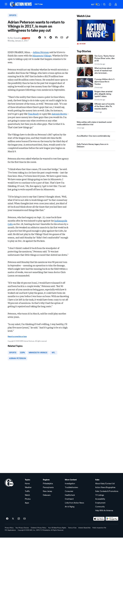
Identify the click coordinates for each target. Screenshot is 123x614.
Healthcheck (70, 495)
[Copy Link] (67, 37)
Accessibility (100, 499)
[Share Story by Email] (62, 37)
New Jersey (47, 491)
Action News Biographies (105, 487)
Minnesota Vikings (41, 55)
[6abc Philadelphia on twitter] (13, 518)
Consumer (69, 491)
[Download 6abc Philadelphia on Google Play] (112, 519)
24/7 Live (39, 4)
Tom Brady (33, 113)
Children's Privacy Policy (38, 527)
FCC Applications (10, 530)
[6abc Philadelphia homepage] (20, 4)
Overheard (69, 499)
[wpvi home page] (9, 482)
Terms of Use (72, 527)
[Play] (96, 30)
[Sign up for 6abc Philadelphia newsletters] (24, 518)
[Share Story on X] (45, 37)
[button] (6, 4)
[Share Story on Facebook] (40, 37)
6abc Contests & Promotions (106, 491)
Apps (27, 503)
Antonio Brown (59, 113)
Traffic (27, 491)
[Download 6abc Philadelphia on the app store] (99, 519)
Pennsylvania (48, 487)
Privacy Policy (9, 527)
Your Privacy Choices (22, 527)
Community (100, 507)
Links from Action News (74, 503)
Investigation (70, 484)
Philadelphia (48, 484)
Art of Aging (69, 507)
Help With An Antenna (104, 510)
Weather (28, 487)
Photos (28, 499)
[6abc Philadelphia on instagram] (18, 518)
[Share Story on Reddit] (51, 37)
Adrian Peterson (41, 52)
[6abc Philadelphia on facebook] (7, 518)
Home (27, 484)
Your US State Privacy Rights (57, 527)
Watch (27, 495)
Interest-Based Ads (84, 527)
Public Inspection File (99, 527)
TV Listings (99, 495)
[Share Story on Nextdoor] (56, 37)
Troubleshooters (71, 487)
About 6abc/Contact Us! (105, 484)
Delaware (46, 495)
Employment (100, 503)
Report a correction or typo (17, 336)
